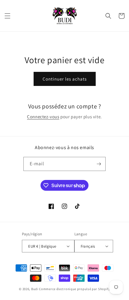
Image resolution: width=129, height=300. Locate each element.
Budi (34, 289)
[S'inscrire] (98, 164)
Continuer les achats (65, 79)
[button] (7, 15)
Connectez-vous (43, 116)
